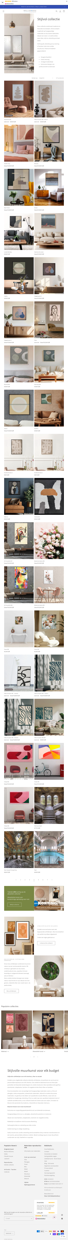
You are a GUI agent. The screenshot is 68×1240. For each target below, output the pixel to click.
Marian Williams (9, 1151)
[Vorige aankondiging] (3, 7)
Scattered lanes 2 (8, 472)
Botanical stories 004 (39, 561)
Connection (37, 517)
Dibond (26, 1178)
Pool (35, 870)
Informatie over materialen (32, 1151)
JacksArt (6, 1159)
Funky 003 (36, 781)
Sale (45, 1161)
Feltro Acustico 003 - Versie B (11, 737)
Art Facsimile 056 (8, 605)
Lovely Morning (8, 252)
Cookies (46, 1170)
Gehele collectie (9, 1165)
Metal (26, 1169)
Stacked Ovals (7, 119)
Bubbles (36, 428)
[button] (3, 11)
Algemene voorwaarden (51, 1166)
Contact (46, 1151)
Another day (7, 163)
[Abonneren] (31, 1218)
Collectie (6, 1172)
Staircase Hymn (38, 826)
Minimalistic (7, 384)
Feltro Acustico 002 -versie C (41, 119)
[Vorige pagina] (16, 880)
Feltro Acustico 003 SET (40, 737)
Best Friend (7, 207)
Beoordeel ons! (48, 1194)
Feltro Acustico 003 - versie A (41, 693)
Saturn (5, 428)
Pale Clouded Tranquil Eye (10, 870)
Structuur (27, 1174)
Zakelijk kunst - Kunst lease (52, 1159)
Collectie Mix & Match (46, 943)
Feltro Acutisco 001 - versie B (11, 693)
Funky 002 (6, 781)
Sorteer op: (35, 78)
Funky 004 (6, 826)
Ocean (35, 207)
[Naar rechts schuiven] (37, 1057)
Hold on (6, 517)
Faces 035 (36, 649)
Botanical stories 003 (39, 605)
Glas (25, 1159)
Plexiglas (27, 1162)
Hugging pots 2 (8, 340)
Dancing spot (37, 384)
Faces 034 (6, 649)
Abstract (4, 1051)
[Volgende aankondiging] (65, 7)
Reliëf (26, 1171)
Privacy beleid (48, 1168)
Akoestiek (27, 1176)
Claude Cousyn (8, 1156)
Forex (26, 1164)
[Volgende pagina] (52, 880)
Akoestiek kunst (38, 1051)
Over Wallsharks (49, 1149)
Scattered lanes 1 (38, 472)
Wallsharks (10, 1239)
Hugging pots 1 (38, 296)
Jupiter (6, 296)
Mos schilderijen (11, 991)
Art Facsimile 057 (8, 561)
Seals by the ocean (39, 252)
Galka (6, 1154)
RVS (25, 1167)
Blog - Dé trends (49, 1163)
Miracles (36, 163)
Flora (35, 340)
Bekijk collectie (14, 904)
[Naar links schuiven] (30, 1057)
